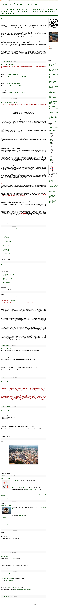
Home (24, 599)
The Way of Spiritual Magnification (7, 236)
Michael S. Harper (23, 90)
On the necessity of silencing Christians (6, 519)
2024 (50, 135)
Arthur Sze (15, 83)
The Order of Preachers (53, 186)
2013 (50, 150)
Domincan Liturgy (52, 77)
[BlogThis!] (14, 61)
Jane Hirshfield (8, 83)
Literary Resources (52, 197)
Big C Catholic (51, 65)
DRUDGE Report (52, 80)
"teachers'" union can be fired (31, 489)
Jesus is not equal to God (6, 242)
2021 (50, 139)
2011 (50, 153)
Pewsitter (50, 102)
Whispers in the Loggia (53, 121)
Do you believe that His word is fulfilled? (8, 274)
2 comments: (8, 345)
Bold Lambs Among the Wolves (7, 278)
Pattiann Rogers (16, 85)
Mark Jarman (16, 76)
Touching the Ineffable (6, 245)
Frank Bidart (12, 90)
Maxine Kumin (20, 85)
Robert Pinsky (8, 90)
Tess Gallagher (12, 76)
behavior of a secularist (22, 515)
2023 (50, 136)
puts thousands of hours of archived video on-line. (24, 589)
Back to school (4, 534)
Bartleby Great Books (52, 191)
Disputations (51, 76)
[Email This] (13, 61)
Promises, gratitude (5, 556)
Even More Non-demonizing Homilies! (9, 228)
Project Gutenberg (52, 201)
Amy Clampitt (24, 85)
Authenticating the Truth (6, 250)
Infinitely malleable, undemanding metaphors (7, 578)
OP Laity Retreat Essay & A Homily (9, 296)
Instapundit (51, 88)
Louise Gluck (8, 74)
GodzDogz (51, 85)
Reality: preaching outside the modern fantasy (11, 381)
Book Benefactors (13, 558)
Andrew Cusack (52, 64)
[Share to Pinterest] (16, 61)
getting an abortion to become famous (16, 582)
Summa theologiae (52, 111)
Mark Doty (9, 81)
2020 (50, 140)
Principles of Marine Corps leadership (18, 487)
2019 (50, 142)
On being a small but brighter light (7, 241)
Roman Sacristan (52, 106)
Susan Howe (18, 72)
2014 (50, 149)
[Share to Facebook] (15, 61)
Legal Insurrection (52, 92)
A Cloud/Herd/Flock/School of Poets (9, 64)
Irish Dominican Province (53, 184)
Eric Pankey (12, 81)
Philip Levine (18, 92)
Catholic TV (51, 70)
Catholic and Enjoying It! (53, 68)
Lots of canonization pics (15, 480)
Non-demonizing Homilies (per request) (9, 264)
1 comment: (7, 552)
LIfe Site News (51, 93)
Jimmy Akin (51, 91)
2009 (50, 156)
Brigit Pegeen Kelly (12, 74)
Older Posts (44, 599)
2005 (50, 162)
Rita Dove (16, 74)
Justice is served (3, 517)
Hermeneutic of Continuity (53, 86)
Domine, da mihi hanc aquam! (20, 4)
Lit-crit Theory (51, 196)
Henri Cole (21, 81)
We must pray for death (6, 282)
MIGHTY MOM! (51, 98)
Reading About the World (53, 202)
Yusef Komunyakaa (9, 92)
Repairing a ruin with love (6, 253)
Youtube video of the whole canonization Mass (19, 482)
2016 (50, 146)
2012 (50, 152)
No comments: (8, 61)
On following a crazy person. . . (7, 249)
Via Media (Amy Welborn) (53, 117)
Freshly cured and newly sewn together (8, 254)
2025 (50, 133)
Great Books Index (52, 195)
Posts (51, 46)
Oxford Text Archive (52, 200)
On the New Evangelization (12, 300)
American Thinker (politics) (53, 63)
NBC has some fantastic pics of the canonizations (23, 468)
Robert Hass (25, 81)
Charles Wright (8, 76)
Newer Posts (4, 599)
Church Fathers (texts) (53, 73)
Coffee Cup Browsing (6, 478)
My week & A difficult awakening (8, 410)
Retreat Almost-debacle (6, 348)
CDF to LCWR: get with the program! (9, 102)
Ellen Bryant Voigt (22, 92)
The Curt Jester (51, 113)
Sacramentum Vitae (52, 107)
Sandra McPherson (17, 81)
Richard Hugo (14, 92)
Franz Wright (18, 83)
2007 (50, 159)
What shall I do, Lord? (6, 246)
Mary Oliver (7, 85)
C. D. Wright (25, 76)
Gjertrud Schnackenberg (17, 90)
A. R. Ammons (11, 85)
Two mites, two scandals (6, 279)
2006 (50, 160)
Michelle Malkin (51, 96)
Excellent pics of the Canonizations (9, 443)
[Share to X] (15, 61)
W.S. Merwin (15, 72)
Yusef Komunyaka (20, 76)
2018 (50, 143)
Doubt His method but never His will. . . (8, 238)
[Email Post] (11, 61)
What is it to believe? (6, 237)
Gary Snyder (11, 83)
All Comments (52, 48)
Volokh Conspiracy (52, 118)
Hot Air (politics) (51, 87)
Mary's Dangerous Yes (6, 275)
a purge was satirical (11, 587)
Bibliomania (51, 192)
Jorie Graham (7, 72)
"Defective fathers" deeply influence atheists (7, 524)
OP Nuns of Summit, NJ (53, 101)
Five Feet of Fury (52, 82)
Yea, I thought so (14, 510)
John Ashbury (11, 72)
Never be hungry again (6, 18)
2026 (50, 124)
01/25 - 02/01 (52, 130)
